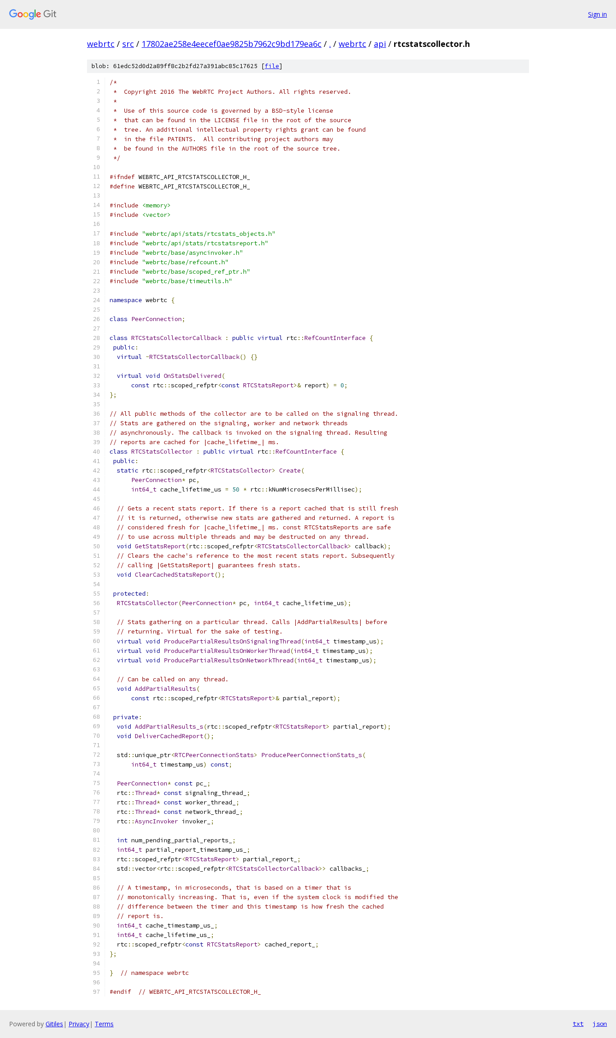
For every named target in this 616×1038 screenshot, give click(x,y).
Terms (104, 1024)
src (128, 43)
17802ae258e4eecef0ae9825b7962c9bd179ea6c (232, 43)
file (272, 66)
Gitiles (54, 1024)
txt (578, 1024)
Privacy (79, 1024)
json (600, 1024)
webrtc (101, 43)
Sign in (597, 14)
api (380, 43)
